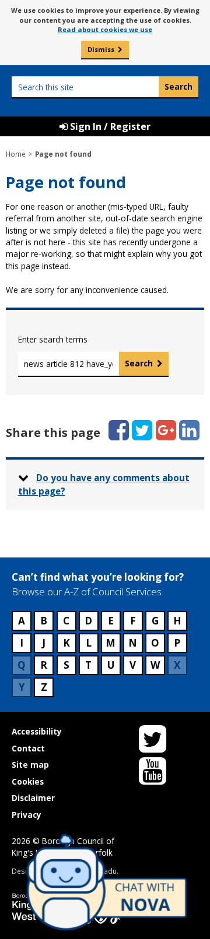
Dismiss (101, 49)
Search (139, 363)
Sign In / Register (109, 126)
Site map (30, 764)
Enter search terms (53, 339)
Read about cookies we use (105, 29)
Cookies (28, 781)
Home (16, 153)
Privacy (26, 814)
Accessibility (37, 731)
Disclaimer (33, 797)
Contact (28, 748)
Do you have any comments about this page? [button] (104, 484)
